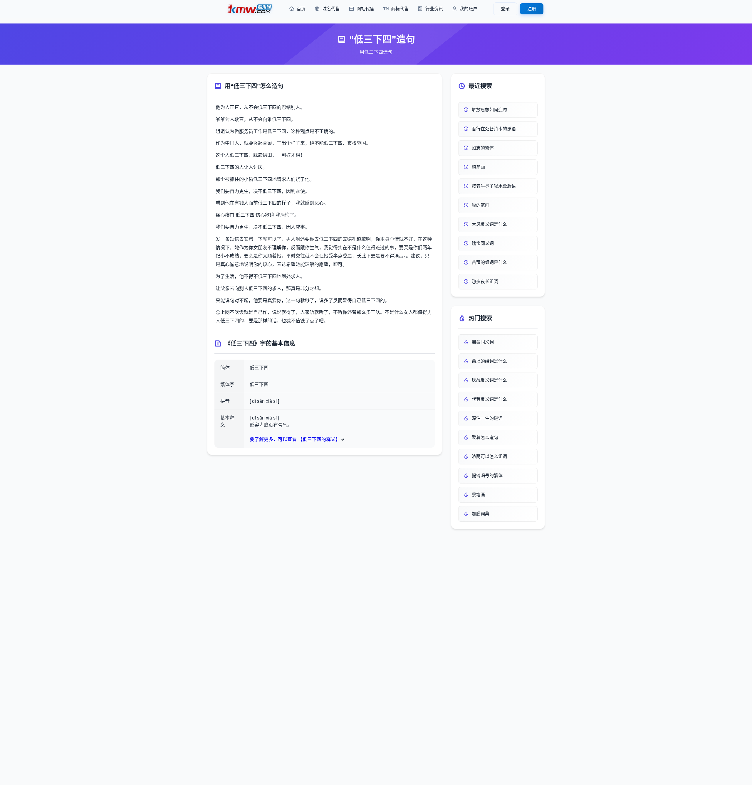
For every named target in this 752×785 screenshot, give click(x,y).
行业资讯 (434, 8)
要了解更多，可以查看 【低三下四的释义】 (295, 439)
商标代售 (400, 8)
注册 (531, 8)
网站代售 (365, 8)
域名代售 (331, 8)
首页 (301, 8)
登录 (505, 8)
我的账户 (468, 8)
